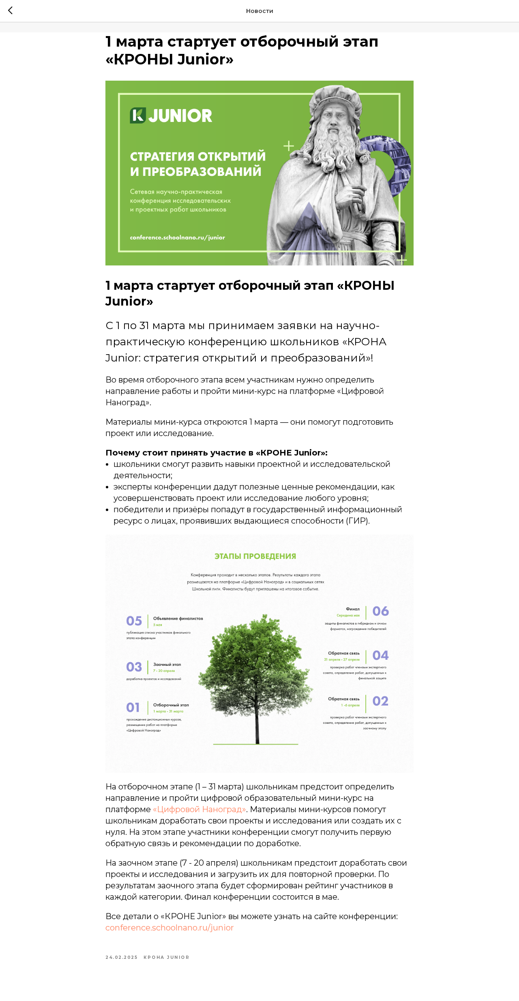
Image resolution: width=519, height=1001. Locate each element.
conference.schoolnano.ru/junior (169, 928)
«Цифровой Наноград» (199, 809)
